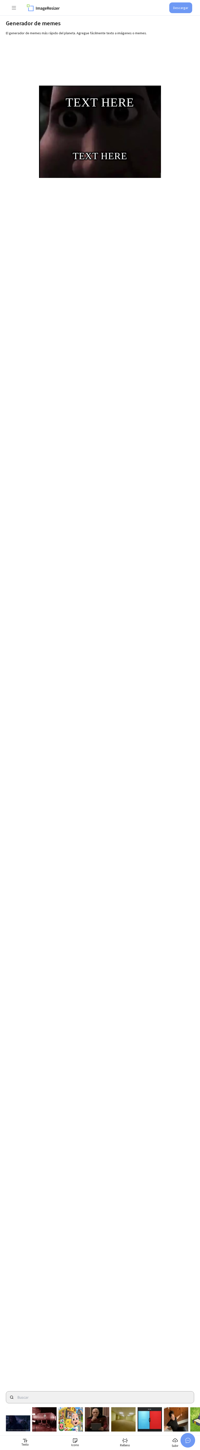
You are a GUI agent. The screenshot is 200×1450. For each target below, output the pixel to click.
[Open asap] (187, 1440)
